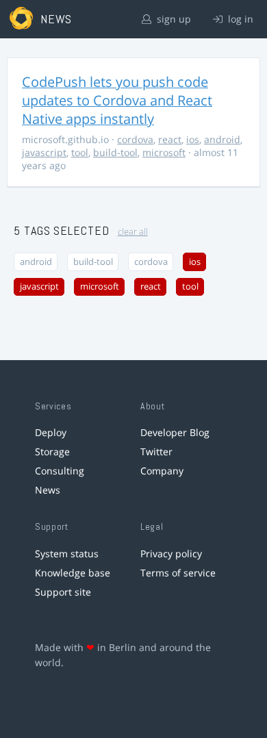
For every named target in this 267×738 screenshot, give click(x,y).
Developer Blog (174, 432)
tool (79, 152)
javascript (44, 152)
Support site (63, 591)
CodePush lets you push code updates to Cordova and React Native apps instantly (117, 100)
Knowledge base (72, 572)
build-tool (115, 152)
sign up (172, 18)
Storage (52, 451)
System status (67, 553)
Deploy (50, 432)
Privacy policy (171, 553)
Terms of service (178, 572)
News (47, 489)
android (222, 139)
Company (161, 470)
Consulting (59, 470)
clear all (133, 232)
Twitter (156, 451)
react (169, 139)
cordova (135, 139)
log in (239, 18)
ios (192, 139)
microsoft (164, 152)
